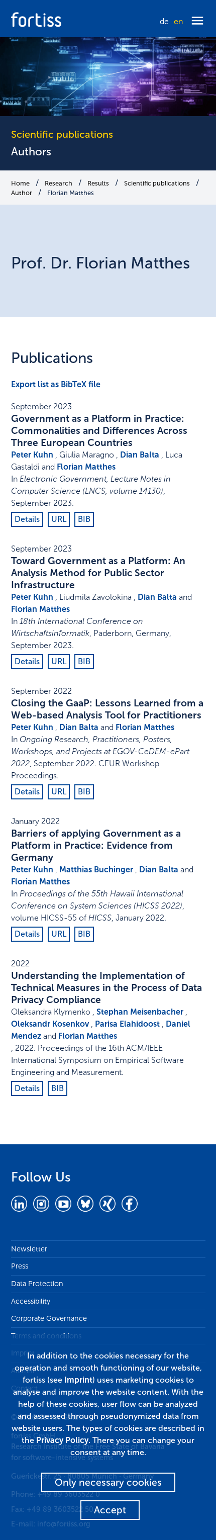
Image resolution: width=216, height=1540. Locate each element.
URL (58, 519)
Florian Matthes (70, 193)
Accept (110, 1510)
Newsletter (29, 1248)
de (164, 21)
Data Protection (37, 1283)
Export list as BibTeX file (55, 384)
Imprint (78, 1380)
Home (20, 183)
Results (98, 183)
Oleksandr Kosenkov (50, 1024)
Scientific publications (157, 183)
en (178, 21)
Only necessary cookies (108, 1482)
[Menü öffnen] (197, 21)
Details (27, 519)
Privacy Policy (62, 1440)
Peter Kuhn (32, 455)
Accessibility (30, 1301)
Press (19, 1266)
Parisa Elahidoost (127, 1024)
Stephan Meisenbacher (139, 1012)
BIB (84, 519)
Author (21, 193)
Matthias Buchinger (96, 869)
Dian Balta (139, 455)
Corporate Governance (49, 1318)
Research (58, 183)
